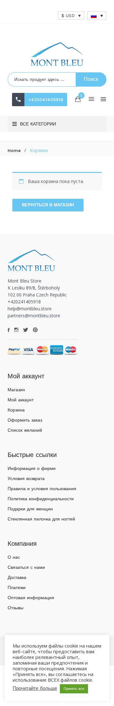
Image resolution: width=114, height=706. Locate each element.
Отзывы (15, 607)
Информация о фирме (32, 468)
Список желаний (25, 430)
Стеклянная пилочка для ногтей (41, 518)
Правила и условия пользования (42, 488)
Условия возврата (26, 478)
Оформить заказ (25, 420)
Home (14, 150)
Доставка (17, 577)
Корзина (16, 409)
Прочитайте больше (35, 688)
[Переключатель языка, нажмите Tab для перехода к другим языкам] (96, 15)
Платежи (17, 587)
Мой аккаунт (21, 399)
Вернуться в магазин (48, 205)
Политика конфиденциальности (41, 498)
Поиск (91, 79)
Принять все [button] (74, 689)
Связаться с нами (26, 567)
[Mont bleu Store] (57, 54)
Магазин (16, 389)
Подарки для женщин (30, 508)
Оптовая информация (31, 597)
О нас (14, 557)
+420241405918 (45, 99)
